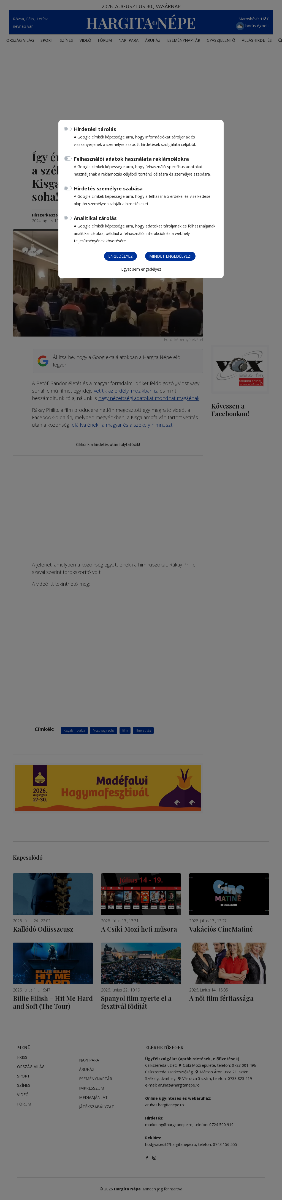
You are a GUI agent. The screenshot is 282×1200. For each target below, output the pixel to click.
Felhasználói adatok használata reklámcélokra (131, 158)
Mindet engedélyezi (170, 256)
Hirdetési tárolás (95, 129)
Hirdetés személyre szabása (108, 188)
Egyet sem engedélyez (141, 269)
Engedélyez (120, 256)
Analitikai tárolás (95, 218)
